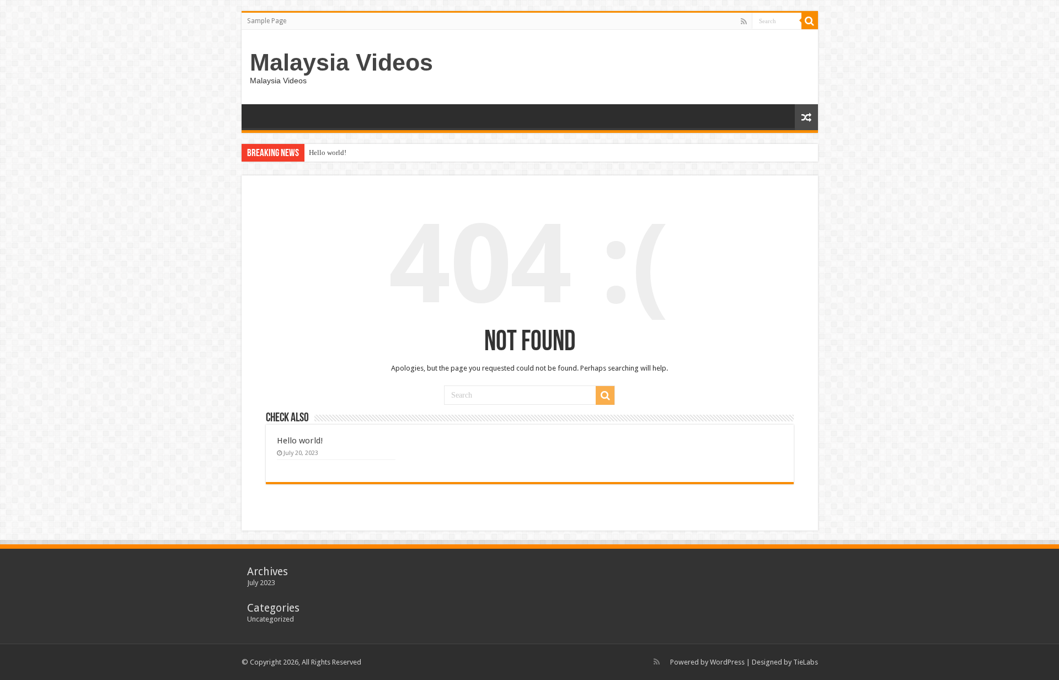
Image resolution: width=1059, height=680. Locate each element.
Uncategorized (270, 619)
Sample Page (266, 21)
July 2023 (261, 583)
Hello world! (327, 152)
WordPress (727, 662)
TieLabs (805, 662)
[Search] (809, 21)
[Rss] (744, 21)
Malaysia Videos (341, 62)
